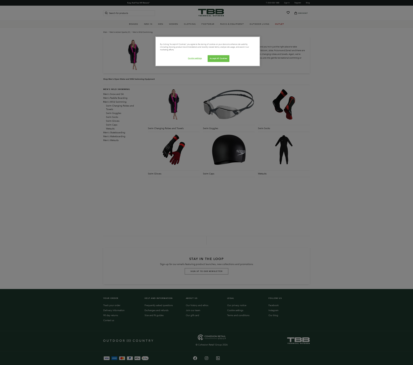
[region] (207, 51)
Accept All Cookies (218, 58)
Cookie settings (195, 58)
